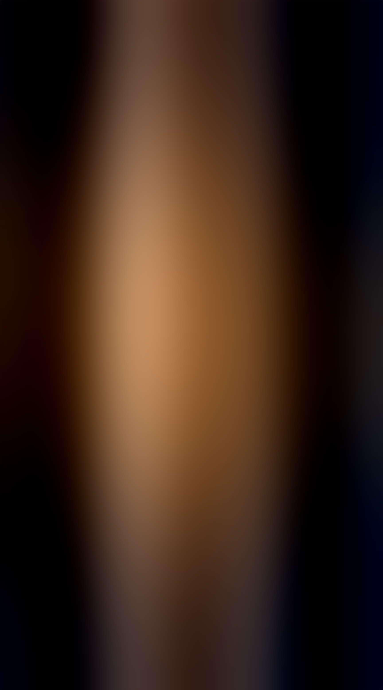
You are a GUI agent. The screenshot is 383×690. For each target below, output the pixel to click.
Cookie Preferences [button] (24, 520)
